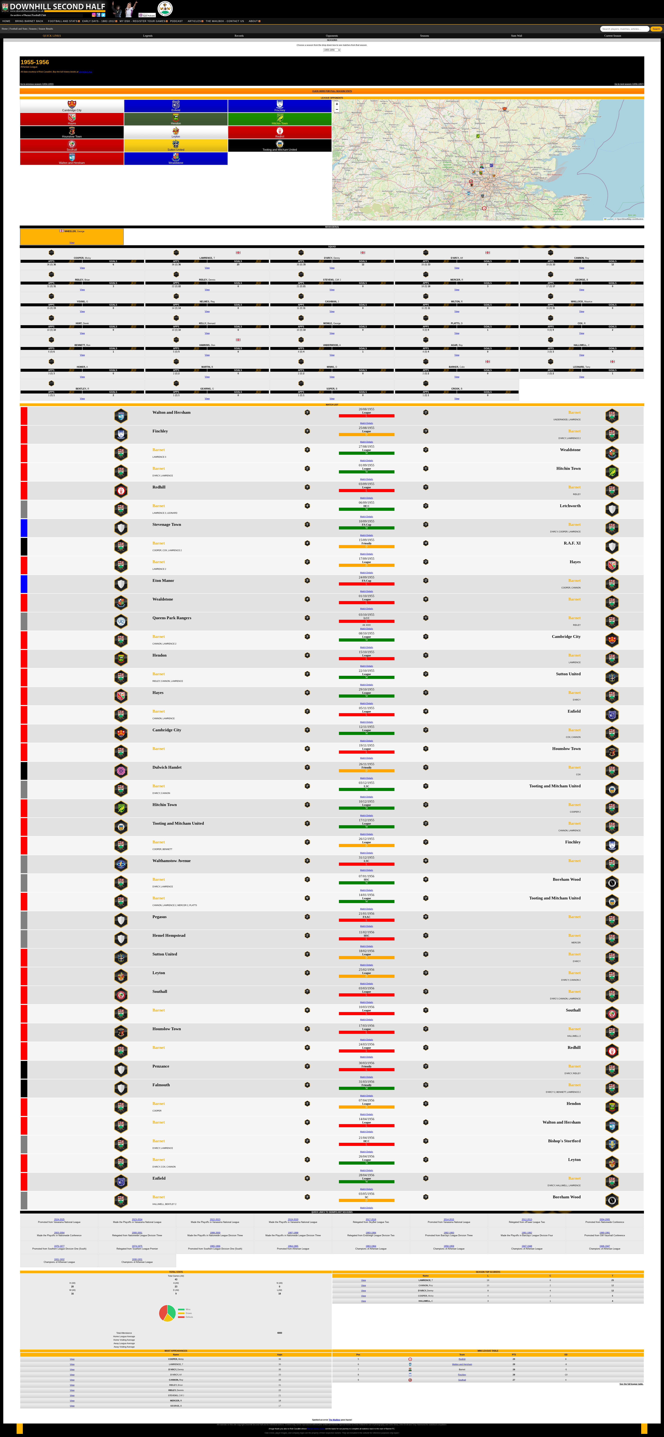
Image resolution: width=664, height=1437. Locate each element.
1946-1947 (605, 1246)
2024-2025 (59, 1219)
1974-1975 (137, 1246)
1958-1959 (449, 1246)
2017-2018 (371, 1219)
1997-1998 (293, 1233)
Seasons (33, 29)
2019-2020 (293, 1219)
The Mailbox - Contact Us (225, 21)
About (253, 21)
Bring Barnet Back (29, 21)
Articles (194, 21)
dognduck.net (85, 72)
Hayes (72, 123)
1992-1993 (449, 1233)
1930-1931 (137, 1259)
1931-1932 (59, 1259)
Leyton (176, 136)
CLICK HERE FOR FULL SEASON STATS (332, 91)
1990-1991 (605, 1233)
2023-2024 (137, 1219)
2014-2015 (449, 1219)
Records (239, 35)
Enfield (176, 110)
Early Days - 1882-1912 (98, 21)
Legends (148, 35)
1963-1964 (371, 1246)
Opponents (332, 35)
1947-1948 (527, 1246)
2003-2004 (59, 1233)
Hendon (176, 123)
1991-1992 (527, 1233)
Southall (72, 149)
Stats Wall (516, 35)
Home (6, 21)
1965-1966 (215, 1246)
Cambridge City (71, 110)
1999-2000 (215, 1233)
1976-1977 (59, 1246)
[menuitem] (6, 21)
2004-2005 (605, 1219)
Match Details (366, 423)
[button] (505, 110)
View (72, 242)
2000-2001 (137, 1233)
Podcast (176, 21)
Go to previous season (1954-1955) (37, 84)
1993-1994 (371, 1233)
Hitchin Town (280, 123)
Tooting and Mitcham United (280, 149)
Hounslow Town (72, 136)
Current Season (612, 35)
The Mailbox (334, 1420)
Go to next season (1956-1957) (629, 84)
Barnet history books (316, 1429)
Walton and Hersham (72, 162)
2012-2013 (527, 1219)
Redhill (279, 136)
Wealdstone (176, 162)
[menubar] (130, 21)
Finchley (280, 110)
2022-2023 (215, 1219)
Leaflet (609, 218)
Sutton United (176, 149)
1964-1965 (293, 1246)
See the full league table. (631, 1384)
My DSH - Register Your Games (142, 21)
